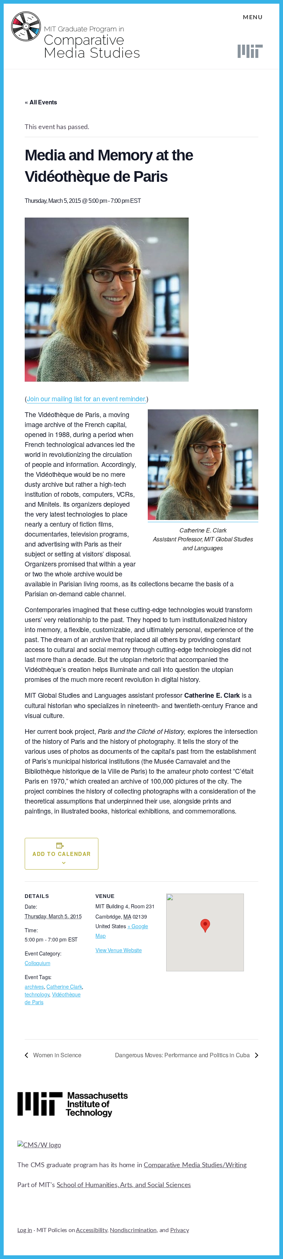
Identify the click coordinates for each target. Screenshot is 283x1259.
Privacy (179, 1230)
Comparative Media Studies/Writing (195, 1165)
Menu (253, 17)
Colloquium (37, 963)
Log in (24, 1230)
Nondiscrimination (133, 1230)
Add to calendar (61, 853)
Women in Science (56, 1055)
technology (37, 994)
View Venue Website (118, 950)
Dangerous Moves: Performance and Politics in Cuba (183, 1055)
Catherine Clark (64, 986)
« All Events (41, 102)
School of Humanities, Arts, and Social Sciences (124, 1185)
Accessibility (91, 1230)
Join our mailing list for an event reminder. (86, 398)
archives (34, 986)
